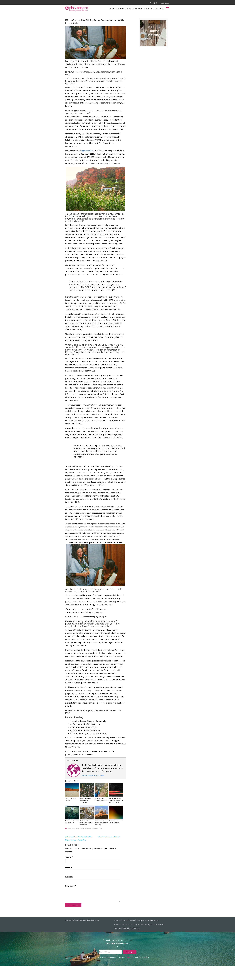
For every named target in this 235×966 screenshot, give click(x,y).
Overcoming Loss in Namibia (70, 799)
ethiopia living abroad (87, 828)
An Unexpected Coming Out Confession (71, 821)
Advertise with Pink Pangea (127, 924)
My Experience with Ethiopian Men (85, 724)
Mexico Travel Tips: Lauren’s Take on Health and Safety (101, 822)
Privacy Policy (133, 928)
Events (134, 8)
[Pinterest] (154, 3)
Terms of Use (120, 928)
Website (69, 877)
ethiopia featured (76, 828)
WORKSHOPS (119, 8)
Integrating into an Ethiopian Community (88, 721)
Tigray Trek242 (87, 151)
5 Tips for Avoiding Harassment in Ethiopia (88, 733)
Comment (70, 886)
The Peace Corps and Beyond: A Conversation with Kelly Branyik (116, 800)
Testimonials (147, 8)
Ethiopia (69, 828)
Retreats (154, 921)
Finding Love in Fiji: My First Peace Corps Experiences (86, 800)
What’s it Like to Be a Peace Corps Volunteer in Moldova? (86, 822)
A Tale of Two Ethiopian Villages (83, 727)
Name (69, 857)
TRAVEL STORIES (158, 8)
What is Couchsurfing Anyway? (109, 837)
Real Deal (99, 828)
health (95, 828)
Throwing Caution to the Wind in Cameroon (115, 821)
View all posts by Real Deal (93, 775)
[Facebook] (150, 3)
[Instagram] (156, 3)
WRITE (140, 8)
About (112, 8)
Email (68, 867)
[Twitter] (152, 3)
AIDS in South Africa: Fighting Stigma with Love (101, 799)
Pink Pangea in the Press (151, 924)
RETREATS (128, 8)
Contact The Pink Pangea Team (135, 921)
